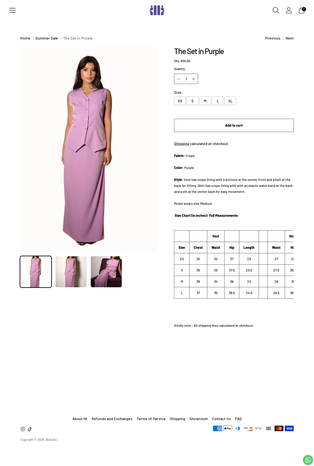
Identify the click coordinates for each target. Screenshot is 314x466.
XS (180, 100)
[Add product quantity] (193, 79)
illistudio (51, 439)
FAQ (238, 418)
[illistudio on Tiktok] (29, 429)
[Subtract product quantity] (178, 79)
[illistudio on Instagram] (22, 429)
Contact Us (221, 418)
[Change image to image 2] (71, 271)
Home (25, 38)
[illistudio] (157, 10)
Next (290, 38)
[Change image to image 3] (106, 271)
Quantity (179, 69)
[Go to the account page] (289, 10)
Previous (272, 38)
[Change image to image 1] (35, 271)
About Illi (79, 418)
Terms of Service (151, 418)
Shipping (181, 143)
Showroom (198, 418)
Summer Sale (46, 38)
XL (230, 100)
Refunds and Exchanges (112, 418)
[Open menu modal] (12, 10)
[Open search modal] (276, 10)
